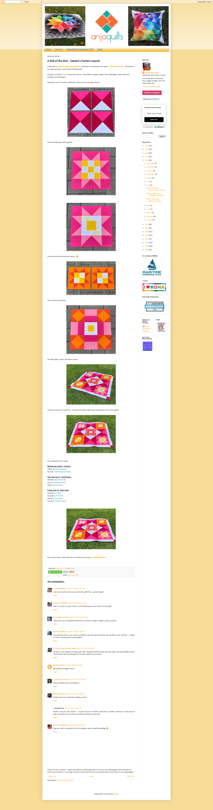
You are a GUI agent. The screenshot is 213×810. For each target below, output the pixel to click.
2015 (147, 246)
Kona (73, 575)
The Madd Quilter (59, 501)
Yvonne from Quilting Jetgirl (65, 648)
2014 (147, 250)
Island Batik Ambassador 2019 (80, 49)
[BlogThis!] (66, 572)
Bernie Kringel (60, 694)
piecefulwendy (60, 589)
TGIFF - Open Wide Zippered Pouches (154, 200)
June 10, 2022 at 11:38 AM (78, 603)
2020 (147, 228)
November (151, 167)
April (149, 209)
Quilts (100, 49)
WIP (77, 575)
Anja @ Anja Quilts (152, 73)
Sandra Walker (60, 632)
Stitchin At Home (61, 680)
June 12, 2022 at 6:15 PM (73, 708)
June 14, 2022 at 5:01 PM (76, 725)
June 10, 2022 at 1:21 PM (75, 632)
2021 (147, 224)
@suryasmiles (57, 485)
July (148, 182)
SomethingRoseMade (62, 472)
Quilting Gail (60, 665)
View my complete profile (151, 87)
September (151, 174)
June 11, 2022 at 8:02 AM (77, 680)
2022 (147, 160)
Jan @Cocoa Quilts (62, 617)
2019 (147, 232)
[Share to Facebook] (71, 572)
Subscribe (154, 119)
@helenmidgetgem (59, 469)
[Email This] (64, 572)
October (150, 171)
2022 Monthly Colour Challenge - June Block (155, 195)
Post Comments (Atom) (65, 780)
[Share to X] (68, 572)
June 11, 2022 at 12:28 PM (75, 694)
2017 (147, 239)
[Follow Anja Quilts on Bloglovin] (151, 100)
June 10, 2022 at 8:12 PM (74, 665)
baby (69, 575)
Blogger (116, 794)
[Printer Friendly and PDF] (55, 572)
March (149, 213)
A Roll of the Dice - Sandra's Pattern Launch (156, 189)
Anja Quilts (57, 493)
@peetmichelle (60, 480)
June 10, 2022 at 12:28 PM (79, 617)
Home (48, 49)
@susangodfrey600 (58, 483)
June (149, 185)
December (151, 163)
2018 (147, 235)
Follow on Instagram (152, 93)
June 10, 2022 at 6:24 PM (85, 648)
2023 (147, 157)
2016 (147, 243)
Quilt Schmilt (58, 496)
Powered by (148, 127)
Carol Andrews (61, 725)
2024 (147, 153)
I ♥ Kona (58, 49)
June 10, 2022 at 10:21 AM (76, 589)
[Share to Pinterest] (73, 572)
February (150, 216)
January (150, 220)
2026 (147, 146)
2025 (147, 149)
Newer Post (52, 776)
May (148, 206)
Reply (55, 595)
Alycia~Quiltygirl (61, 603)
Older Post (130, 776)
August (149, 178)
